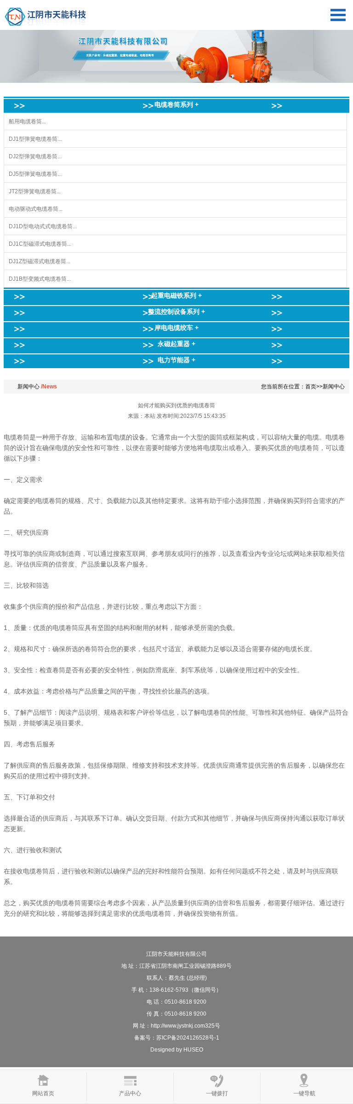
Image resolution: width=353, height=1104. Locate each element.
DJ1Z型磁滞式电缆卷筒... (39, 261)
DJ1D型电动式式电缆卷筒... (43, 226)
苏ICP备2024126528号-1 (187, 1038)
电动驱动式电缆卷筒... (36, 209)
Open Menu (338, 15)
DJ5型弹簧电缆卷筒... (35, 174)
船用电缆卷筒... (27, 121)
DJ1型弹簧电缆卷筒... (35, 139)
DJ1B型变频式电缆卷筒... (40, 279)
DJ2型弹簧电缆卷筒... (35, 156)
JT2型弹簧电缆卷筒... (35, 191)
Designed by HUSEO (176, 1049)
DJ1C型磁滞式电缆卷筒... (40, 244)
